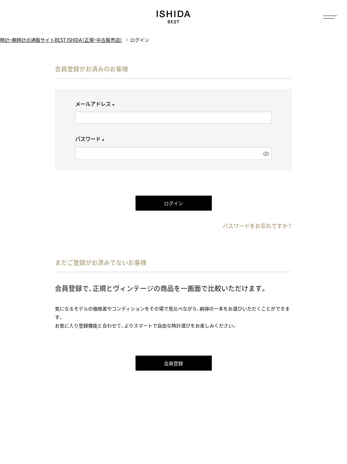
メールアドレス (96, 104)
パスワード (91, 139)
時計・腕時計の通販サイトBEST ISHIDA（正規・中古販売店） (61, 39)
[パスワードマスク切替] (265, 153)
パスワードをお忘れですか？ (257, 225)
